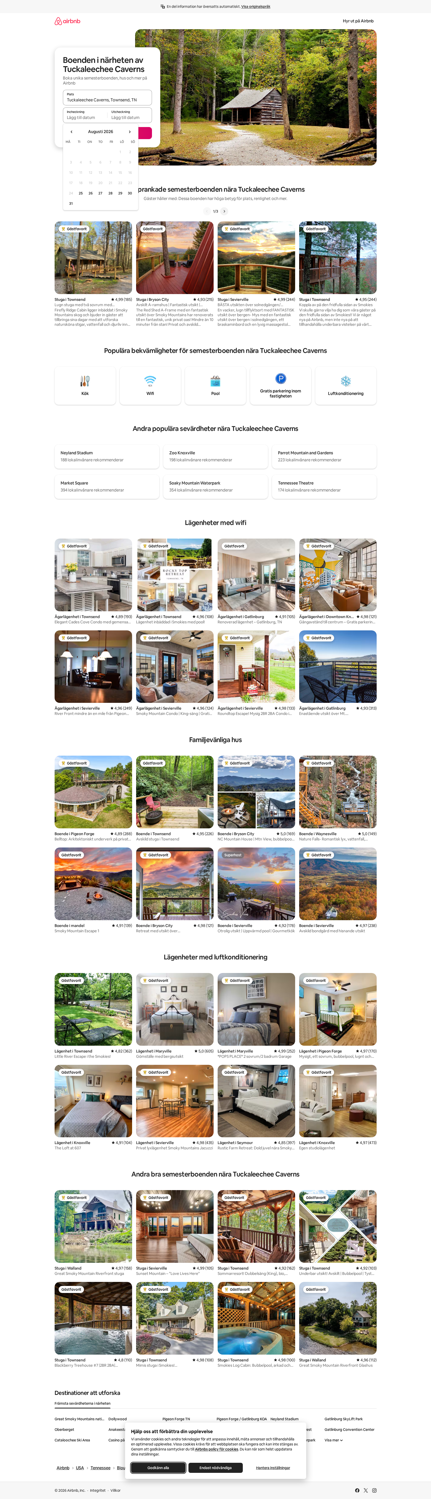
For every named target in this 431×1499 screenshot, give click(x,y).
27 (100, 193)
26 (91, 193)
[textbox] (85, 117)
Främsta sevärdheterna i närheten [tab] (82, 1403)
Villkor (115, 1490)
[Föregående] (207, 211)
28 (110, 193)
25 (81, 193)
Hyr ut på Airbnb (358, 21)
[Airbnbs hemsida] (67, 21)
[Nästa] (224, 211)
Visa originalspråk (255, 6)
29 (120, 193)
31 (71, 203)
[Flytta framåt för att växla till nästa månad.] (129, 131)
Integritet (98, 1490)
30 (130, 193)
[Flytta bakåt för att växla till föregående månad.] (71, 131)
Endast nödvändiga (216, 1468)
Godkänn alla (158, 1468)
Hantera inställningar (273, 1468)
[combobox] (107, 100)
